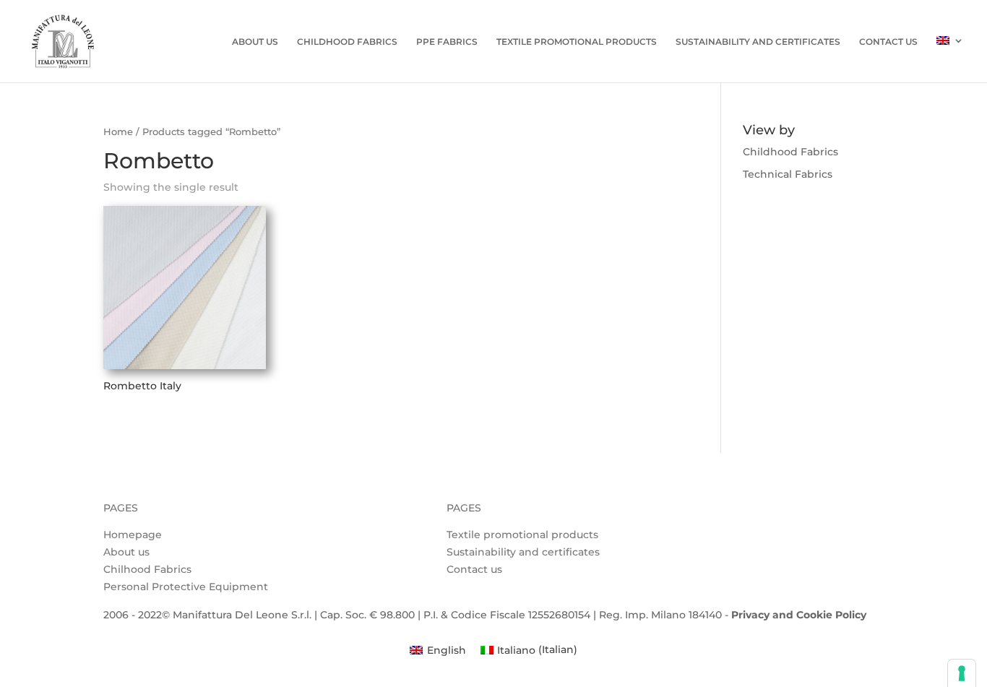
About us (255, 42)
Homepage (132, 534)
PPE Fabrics (447, 42)
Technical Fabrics (787, 174)
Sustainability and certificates (523, 551)
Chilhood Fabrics (147, 569)
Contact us (888, 42)
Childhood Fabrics (347, 42)
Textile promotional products (522, 534)
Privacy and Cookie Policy (798, 614)
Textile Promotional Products (576, 42)
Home (118, 131)
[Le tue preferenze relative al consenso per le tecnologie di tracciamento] (961, 673)
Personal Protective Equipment (185, 586)
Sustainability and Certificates (758, 42)
